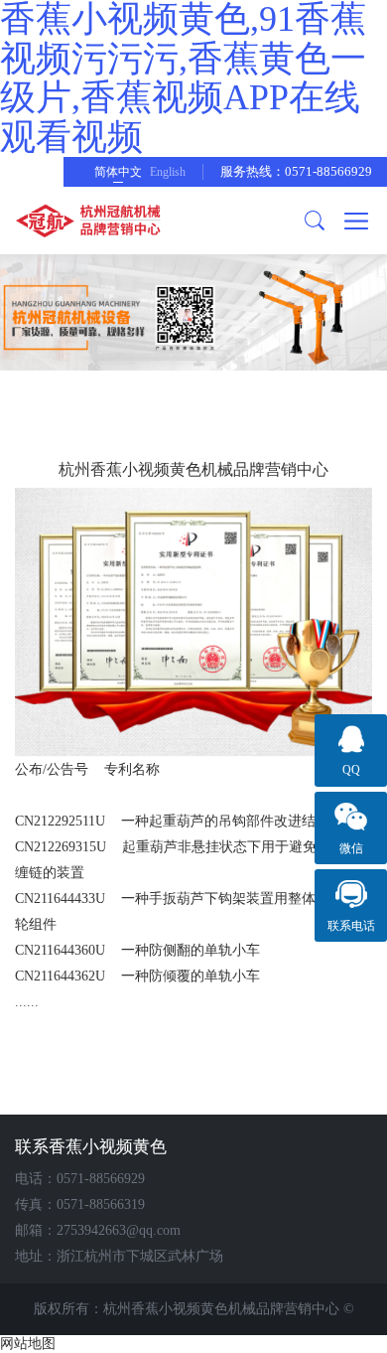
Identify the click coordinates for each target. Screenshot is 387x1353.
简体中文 (118, 172)
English (168, 172)
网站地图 (28, 1343)
